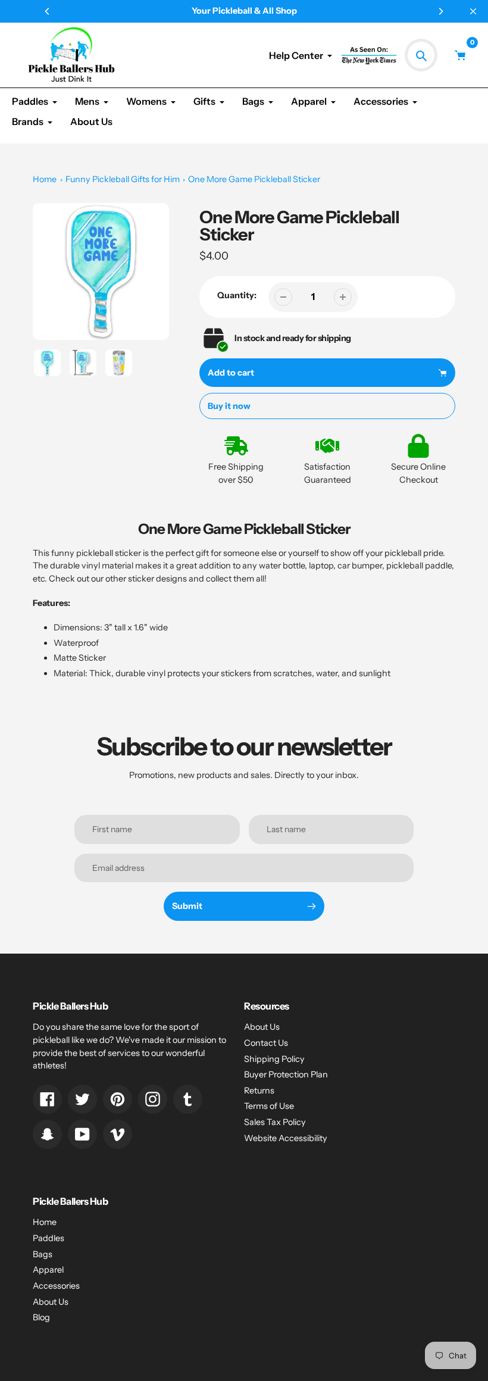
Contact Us (266, 1043)
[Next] (440, 11)
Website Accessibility (285, 1138)
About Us (262, 1026)
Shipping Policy (274, 1059)
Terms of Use (269, 1106)
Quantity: (236, 295)
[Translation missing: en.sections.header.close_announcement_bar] (473, 11)
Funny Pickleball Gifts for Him (122, 179)
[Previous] (48, 11)
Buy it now (229, 406)
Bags (42, 1254)
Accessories (56, 1285)
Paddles (48, 1238)
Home (45, 179)
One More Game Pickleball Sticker (254, 179)
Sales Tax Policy (275, 1122)
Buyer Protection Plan (286, 1074)
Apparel (48, 1269)
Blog (41, 1317)
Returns (259, 1090)
